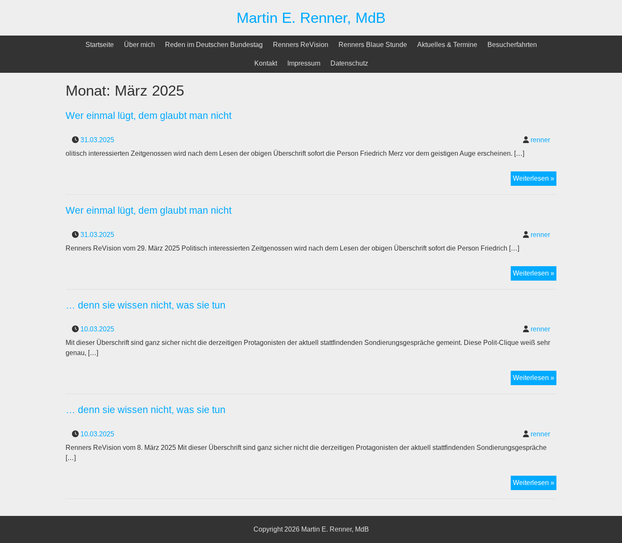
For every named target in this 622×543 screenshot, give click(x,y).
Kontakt (265, 63)
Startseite (99, 44)
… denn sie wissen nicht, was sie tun (146, 305)
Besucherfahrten (512, 44)
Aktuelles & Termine (447, 44)
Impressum (303, 63)
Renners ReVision (300, 44)
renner (540, 139)
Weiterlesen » (534, 180)
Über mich (139, 44)
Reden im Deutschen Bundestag (214, 44)
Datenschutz (349, 63)
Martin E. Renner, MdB (311, 17)
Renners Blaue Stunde (373, 44)
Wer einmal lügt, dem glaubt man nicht (148, 115)
